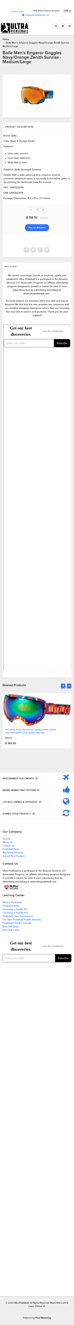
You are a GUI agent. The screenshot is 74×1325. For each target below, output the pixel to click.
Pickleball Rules (11, 906)
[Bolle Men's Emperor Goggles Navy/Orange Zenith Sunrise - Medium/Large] (37, 95)
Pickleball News (11, 849)
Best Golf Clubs (11, 930)
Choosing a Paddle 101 (15, 909)
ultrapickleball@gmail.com (37, 15)
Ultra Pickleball (21, 1303)
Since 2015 (18, 12)
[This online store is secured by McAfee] (11, 887)
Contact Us (9, 846)
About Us (8, 842)
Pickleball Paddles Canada (17, 923)
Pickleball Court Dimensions (18, 916)
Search (6, 839)
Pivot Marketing (43, 1318)
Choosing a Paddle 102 (15, 913)
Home (6, 39)
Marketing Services (13, 852)
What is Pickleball (12, 902)
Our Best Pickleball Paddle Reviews (22, 920)
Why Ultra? (10, 267)
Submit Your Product (14, 856)
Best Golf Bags (11, 926)
